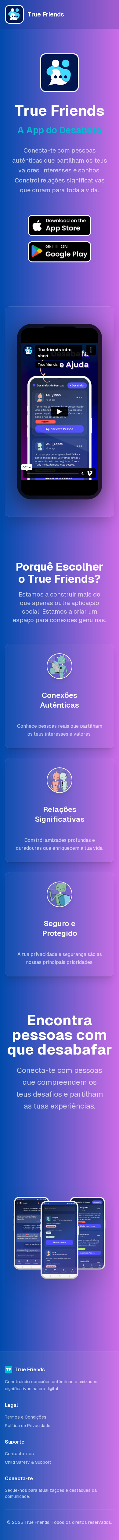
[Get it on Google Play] (59, 225)
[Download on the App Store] (59, 251)
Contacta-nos (19, 1453)
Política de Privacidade (27, 1425)
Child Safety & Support (28, 1462)
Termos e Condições (25, 1417)
